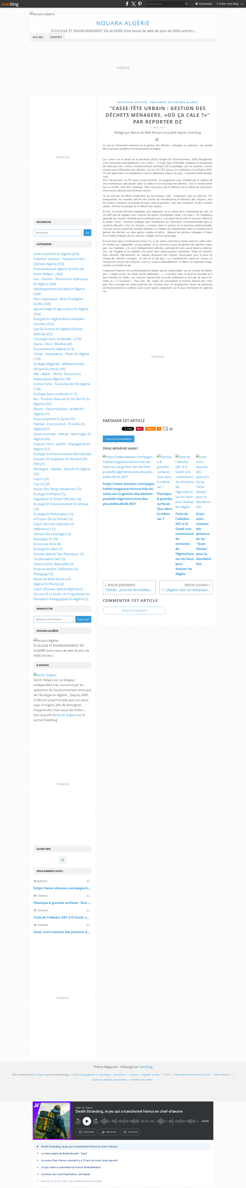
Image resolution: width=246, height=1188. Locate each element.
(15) (50, 494)
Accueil (38, 37)
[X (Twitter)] (133, 4)
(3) (49, 559)
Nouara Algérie (123, 23)
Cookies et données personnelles (109, 1079)
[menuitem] (38, 37)
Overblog (146, 1067)
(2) (49, 584)
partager (111, 1132)
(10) (46, 539)
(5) (59, 554)
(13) (53, 514)
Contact (56, 37)
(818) (56, 254)
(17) (57, 489)
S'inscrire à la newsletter (118, 439)
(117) (55, 394)
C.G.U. (168, 1074)
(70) (54, 419)
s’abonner (88, 1132)
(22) (42, 484)
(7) (48, 549)
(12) (53, 519)
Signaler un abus (151, 1074)
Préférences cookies (142, 1079)
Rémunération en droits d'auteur (192, 1074)
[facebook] (127, 4)
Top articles (119, 1074)
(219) (57, 339)
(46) (62, 454)
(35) (60, 459)
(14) (57, 499)
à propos (133, 1132)
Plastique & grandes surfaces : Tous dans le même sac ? (75, 903)
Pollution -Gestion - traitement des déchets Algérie (157, 102)
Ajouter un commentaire (134, 610)
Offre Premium (222, 1074)
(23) (41, 479)
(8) (47, 544)
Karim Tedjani (66, 715)
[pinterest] (139, 4)
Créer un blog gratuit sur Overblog (90, 1074)
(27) (39, 464)
